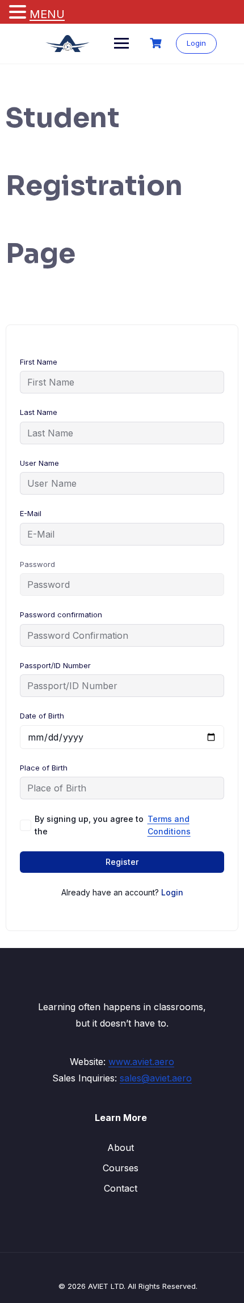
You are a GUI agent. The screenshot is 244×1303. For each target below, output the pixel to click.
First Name (38, 361)
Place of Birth (44, 767)
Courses (120, 1168)
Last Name (38, 412)
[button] (19, 12)
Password (37, 564)
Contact (120, 1188)
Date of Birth (42, 715)
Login (196, 42)
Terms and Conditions (169, 825)
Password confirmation (61, 614)
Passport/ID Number (55, 665)
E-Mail (30, 513)
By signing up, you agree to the (113, 825)
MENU (47, 14)
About (120, 1147)
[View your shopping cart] (157, 43)
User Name (39, 462)
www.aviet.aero (141, 1061)
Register (122, 862)
